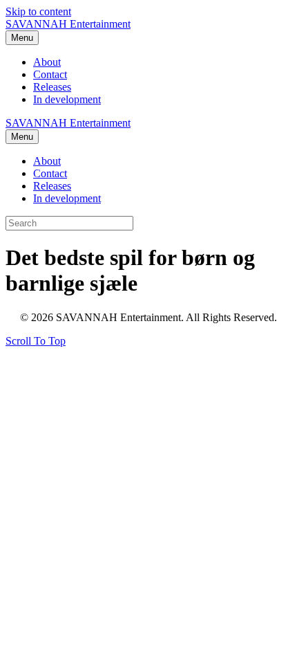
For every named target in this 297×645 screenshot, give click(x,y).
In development (67, 99)
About (47, 62)
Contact (50, 74)
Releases (52, 87)
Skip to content (38, 11)
